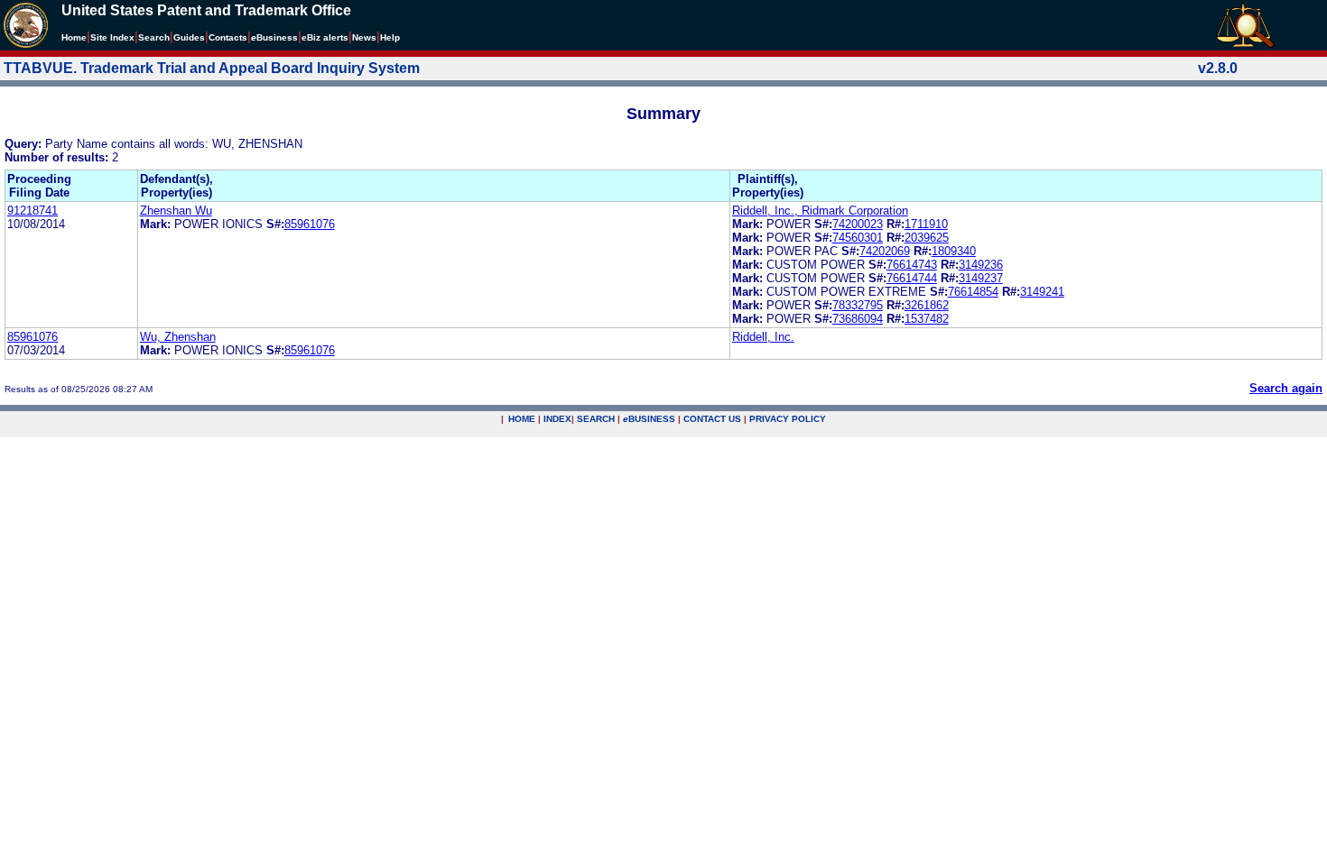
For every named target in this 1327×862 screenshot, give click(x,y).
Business (274, 37)
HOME (521, 419)
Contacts (228, 37)
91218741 (32, 210)
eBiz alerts (325, 37)
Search (154, 37)
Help (390, 37)
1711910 (926, 224)
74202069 (884, 251)
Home (74, 37)
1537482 (927, 319)
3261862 (927, 305)
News (364, 37)
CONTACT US (712, 419)
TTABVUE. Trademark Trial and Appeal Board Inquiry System (212, 68)
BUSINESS (649, 419)
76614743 (911, 264)
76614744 (911, 278)
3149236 (981, 264)
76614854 (973, 291)
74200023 (857, 224)
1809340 (954, 251)
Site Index (112, 37)
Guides (189, 37)
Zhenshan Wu (176, 210)
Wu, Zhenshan (178, 337)
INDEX (557, 419)
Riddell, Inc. (763, 337)
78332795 (857, 305)
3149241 (1042, 291)
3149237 (981, 278)
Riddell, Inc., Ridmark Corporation (820, 210)
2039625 (927, 237)
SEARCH (596, 419)
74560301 (857, 237)
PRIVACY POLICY (787, 419)
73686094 (857, 319)
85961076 (309, 224)
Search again (1285, 388)
